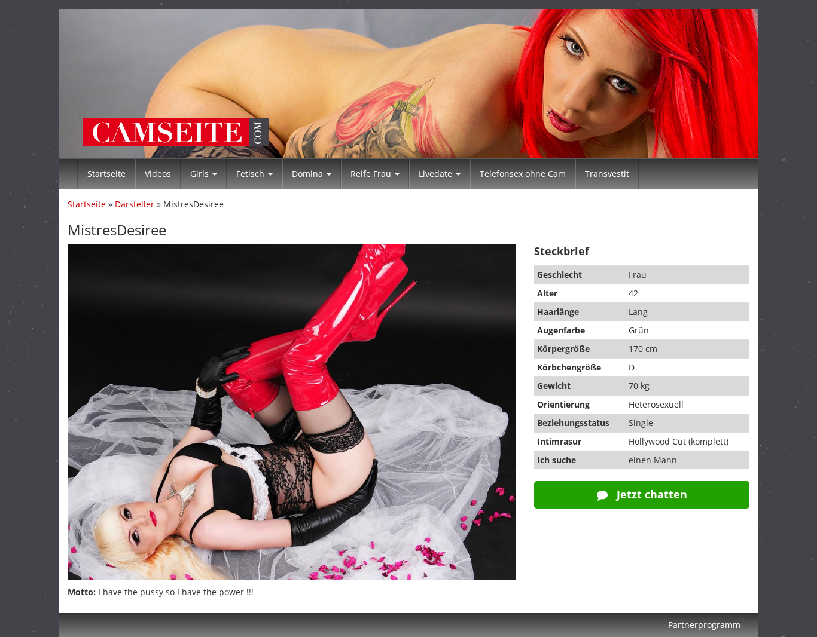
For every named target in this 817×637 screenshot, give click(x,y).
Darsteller (134, 204)
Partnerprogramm (704, 624)
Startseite (106, 173)
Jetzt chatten (650, 494)
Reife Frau (372, 173)
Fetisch (251, 173)
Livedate (437, 173)
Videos (158, 173)
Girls (200, 173)
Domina (308, 173)
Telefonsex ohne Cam (523, 173)
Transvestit (607, 173)
